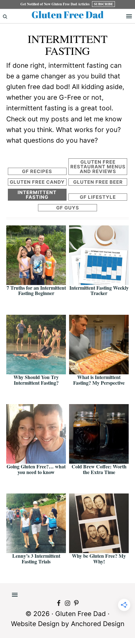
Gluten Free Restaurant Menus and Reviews (98, 166)
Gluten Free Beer (98, 182)
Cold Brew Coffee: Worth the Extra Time (99, 469)
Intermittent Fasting (37, 194)
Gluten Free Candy (37, 182)
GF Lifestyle (98, 197)
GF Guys (67, 208)
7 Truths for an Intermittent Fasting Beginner (36, 290)
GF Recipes (37, 171)
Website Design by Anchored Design (67, 624)
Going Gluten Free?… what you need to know (36, 469)
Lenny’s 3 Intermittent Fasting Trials (36, 558)
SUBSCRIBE (103, 4)
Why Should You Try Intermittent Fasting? (36, 379)
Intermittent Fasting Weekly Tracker (99, 290)
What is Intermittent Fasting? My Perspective (99, 379)
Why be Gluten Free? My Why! (99, 558)
